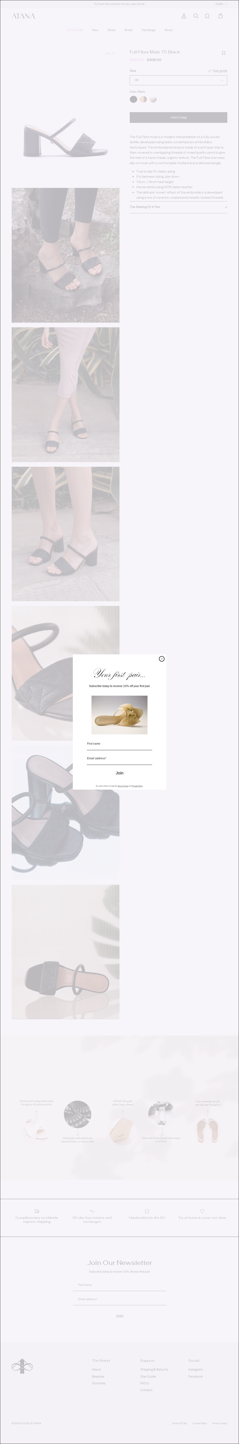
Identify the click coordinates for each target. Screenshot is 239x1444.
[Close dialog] (161, 658)
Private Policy (137, 786)
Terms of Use (122, 786)
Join (119, 773)
